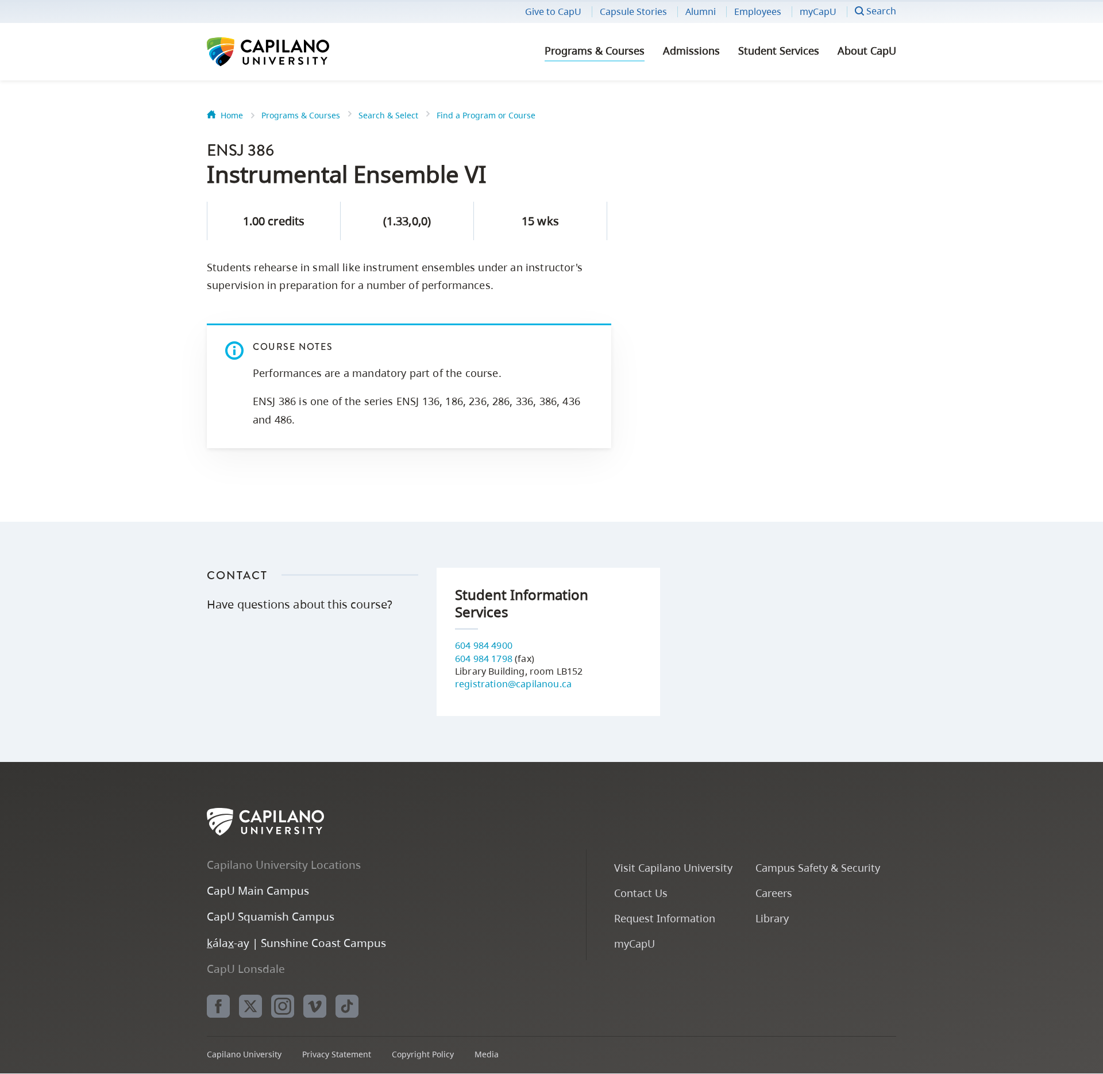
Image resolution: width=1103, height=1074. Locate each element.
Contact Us (641, 893)
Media (487, 1054)
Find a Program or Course (486, 115)
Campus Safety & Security (817, 867)
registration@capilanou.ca (513, 683)
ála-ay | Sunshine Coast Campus (296, 942)
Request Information (664, 918)
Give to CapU (553, 11)
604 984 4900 (483, 645)
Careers (773, 893)
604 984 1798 (483, 658)
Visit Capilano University (673, 867)
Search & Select (388, 115)
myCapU (818, 11)
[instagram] (282, 1006)
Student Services (778, 50)
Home (232, 115)
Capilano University (299, 51)
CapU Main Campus (258, 890)
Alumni (700, 11)
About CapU (867, 50)
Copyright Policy (423, 1054)
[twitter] (250, 1006)
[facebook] (218, 1006)
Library (772, 918)
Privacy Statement (336, 1054)
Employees (757, 11)
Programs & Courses (595, 50)
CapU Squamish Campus (270, 916)
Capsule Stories (633, 11)
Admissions (691, 50)
